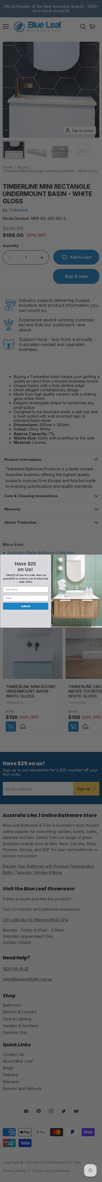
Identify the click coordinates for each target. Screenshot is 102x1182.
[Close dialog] (99, 557)
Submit (25, 606)
